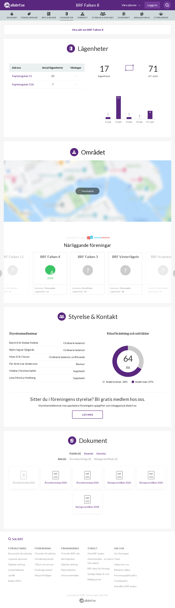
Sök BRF (17, 539)
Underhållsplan (16, 569)
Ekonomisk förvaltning (20, 553)
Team (117, 558)
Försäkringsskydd (44, 558)
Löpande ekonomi (17, 558)
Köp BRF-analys (96, 553)
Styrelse (101, 453)
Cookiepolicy (121, 580)
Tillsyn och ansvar (44, 564)
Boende (88, 453)
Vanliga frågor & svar (98, 573)
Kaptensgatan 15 (22, 76)
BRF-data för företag (99, 568)
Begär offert (14, 580)
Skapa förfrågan (43, 575)
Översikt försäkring (45, 553)
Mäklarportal (94, 579)
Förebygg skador (43, 569)
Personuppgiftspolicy (125, 575)
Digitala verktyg (16, 564)
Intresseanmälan (70, 575)
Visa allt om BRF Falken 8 (87, 29)
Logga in (152, 5)
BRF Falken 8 (87, 5)
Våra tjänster (129, 5)
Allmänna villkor (122, 569)
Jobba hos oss (121, 564)
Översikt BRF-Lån (70, 553)
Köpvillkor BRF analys (125, 586)
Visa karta (87, 191)
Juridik (11, 575)
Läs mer (87, 414)
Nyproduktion (68, 569)
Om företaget (121, 553)
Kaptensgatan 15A (23, 84)
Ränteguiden (68, 558)
